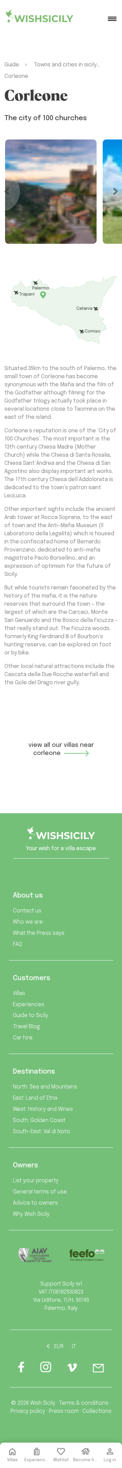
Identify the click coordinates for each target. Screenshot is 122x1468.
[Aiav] (35, 1255)
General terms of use (40, 1192)
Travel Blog (26, 1027)
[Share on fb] (21, 1369)
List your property (36, 1181)
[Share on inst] (45, 1369)
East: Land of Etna (35, 1098)
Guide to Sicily (30, 1015)
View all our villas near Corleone (61, 749)
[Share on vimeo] (72, 1370)
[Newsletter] (98, 1369)
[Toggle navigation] (112, 19)
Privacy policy (28, 1411)
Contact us (27, 911)
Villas (19, 993)
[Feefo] (86, 1255)
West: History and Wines (43, 1109)
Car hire (23, 1038)
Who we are (28, 922)
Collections (96, 1411)
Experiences (28, 1005)
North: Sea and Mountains (45, 1087)
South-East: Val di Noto (41, 1132)
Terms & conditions (83, 1403)
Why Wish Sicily (31, 1214)
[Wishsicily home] (61, 836)
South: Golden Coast (39, 1120)
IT (74, 1347)
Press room (64, 1411)
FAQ (17, 944)
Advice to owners (35, 1203)
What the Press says (38, 933)
